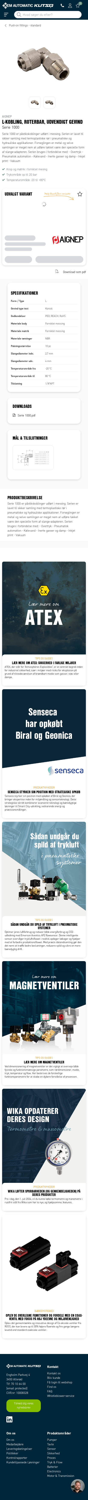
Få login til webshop (59, 1382)
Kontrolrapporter (16, 1458)
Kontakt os (53, 1373)
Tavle (50, 1444)
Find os (51, 1387)
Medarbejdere (14, 1444)
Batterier (52, 1467)
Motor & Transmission (60, 1476)
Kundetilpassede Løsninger (23, 1462)
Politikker (12, 1453)
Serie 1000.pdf (26, 415)
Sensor (51, 1449)
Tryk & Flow (54, 1462)
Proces (51, 1458)
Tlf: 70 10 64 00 (16, 1384)
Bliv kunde (53, 1378)
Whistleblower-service (60, 1396)
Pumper (52, 1440)
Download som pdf (74, 272)
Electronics (54, 1471)
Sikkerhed (53, 1453)
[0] (78, 5)
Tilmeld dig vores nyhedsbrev (23, 1406)
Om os (10, 1440)
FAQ (49, 1391)
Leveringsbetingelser (19, 1449)
